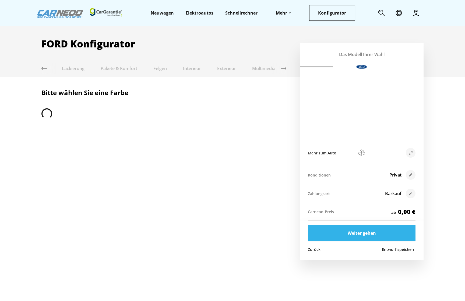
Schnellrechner (241, 13)
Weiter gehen (362, 233)
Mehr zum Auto (322, 152)
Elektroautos (199, 13)
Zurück (314, 249)
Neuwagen (162, 13)
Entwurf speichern (398, 249)
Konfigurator (332, 13)
